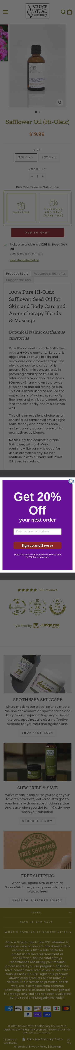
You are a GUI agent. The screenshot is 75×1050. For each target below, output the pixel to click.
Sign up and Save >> (38, 546)
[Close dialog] (71, 481)
